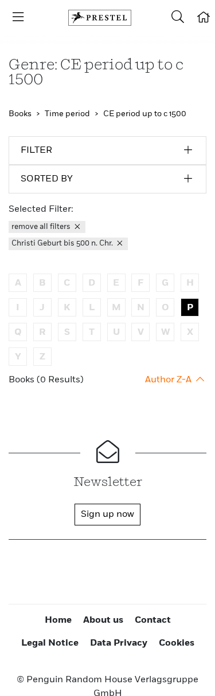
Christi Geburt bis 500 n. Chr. (63, 243)
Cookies (176, 643)
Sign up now (107, 514)
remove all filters (41, 227)
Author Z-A (169, 380)
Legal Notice (50, 643)
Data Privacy (118, 643)
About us (103, 620)
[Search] (177, 17)
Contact (153, 620)
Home (58, 620)
